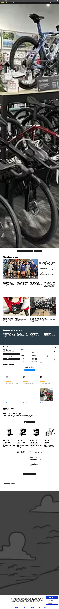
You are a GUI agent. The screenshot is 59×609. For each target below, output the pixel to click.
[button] (47, 356)
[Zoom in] (54, 359)
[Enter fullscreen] (54, 351)
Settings (44, 607)
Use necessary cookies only (52, 603)
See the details (32, 286)
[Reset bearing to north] (54, 362)
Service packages (21, 251)
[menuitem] (12, 3)
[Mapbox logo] (41, 362)
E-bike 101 (4, 321)
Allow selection (51, 600)
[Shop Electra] (7, 0)
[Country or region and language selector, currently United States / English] (54, 0)
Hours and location (29, 251)
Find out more (32, 321)
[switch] (25, 607)
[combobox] (54, 3)
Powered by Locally (5, 409)
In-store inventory (37, 251)
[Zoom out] (54, 360)
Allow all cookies (51, 597)
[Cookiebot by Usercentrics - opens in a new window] (5, 607)
